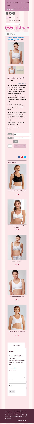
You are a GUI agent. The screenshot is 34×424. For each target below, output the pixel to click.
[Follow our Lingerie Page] (7, 13)
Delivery (24, 414)
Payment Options (16, 414)
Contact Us (23, 411)
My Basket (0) (9, 20)
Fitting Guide (23, 416)
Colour (10, 134)
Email (10, 386)
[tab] (16, 345)
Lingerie (15, 37)
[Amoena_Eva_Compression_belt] (12, 70)
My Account (17, 20)
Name (11, 380)
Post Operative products (13, 39)
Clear (16, 141)
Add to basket (19, 146)
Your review (12, 370)
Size (10, 137)
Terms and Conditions (16, 413)
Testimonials (8, 418)
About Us (7, 413)
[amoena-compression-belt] (20, 70)
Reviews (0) (16, 345)
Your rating (11, 366)
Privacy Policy (8, 414)
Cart (13, 411)
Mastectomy (20, 37)
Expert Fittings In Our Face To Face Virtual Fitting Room (18, 8)
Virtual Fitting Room (14, 416)
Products (10, 37)
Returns (6, 416)
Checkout (17, 411)
